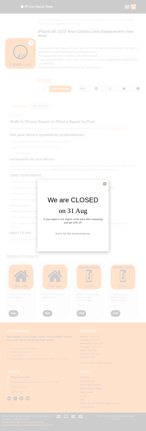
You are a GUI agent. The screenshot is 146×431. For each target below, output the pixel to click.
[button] (105, 184)
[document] (73, 215)
